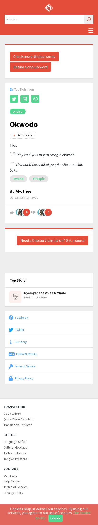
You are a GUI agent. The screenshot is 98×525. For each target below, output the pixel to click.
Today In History (15, 453)
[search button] (88, 19)
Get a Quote (12, 413)
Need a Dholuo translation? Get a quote (52, 240)
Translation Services (18, 425)
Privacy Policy (23, 378)
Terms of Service (25, 366)
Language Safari (15, 441)
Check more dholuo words (34, 56)
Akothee (24, 191)
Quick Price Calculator (19, 419)
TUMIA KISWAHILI (26, 354)
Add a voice (24, 135)
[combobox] (49, 19)
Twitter (19, 330)
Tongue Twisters (15, 459)
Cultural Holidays (15, 447)
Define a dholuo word (30, 67)
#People (39, 179)
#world (18, 179)
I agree (55, 518)
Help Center (12, 481)
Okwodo (24, 124)
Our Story (21, 342)
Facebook (21, 317)
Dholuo (18, 111)
